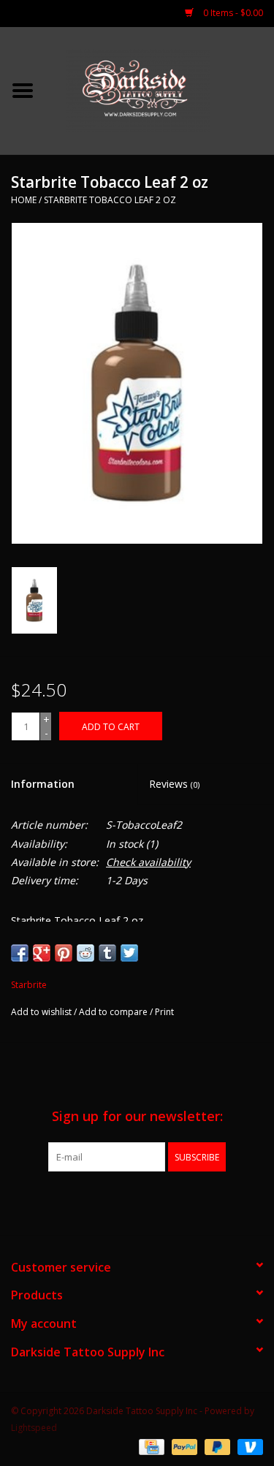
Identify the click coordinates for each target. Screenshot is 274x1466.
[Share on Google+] (41, 953)
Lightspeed (34, 1427)
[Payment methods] (150, 1446)
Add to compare (114, 1012)
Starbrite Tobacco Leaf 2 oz (110, 200)
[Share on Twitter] (129, 953)
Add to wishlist (41, 1012)
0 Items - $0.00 (232, 13)
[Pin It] (63, 953)
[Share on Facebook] (19, 953)
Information (43, 784)
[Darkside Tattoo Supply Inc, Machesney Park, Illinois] (160, 89)
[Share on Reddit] (85, 953)
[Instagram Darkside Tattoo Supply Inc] (163, 1201)
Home (24, 200)
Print (164, 1012)
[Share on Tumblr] (107, 953)
